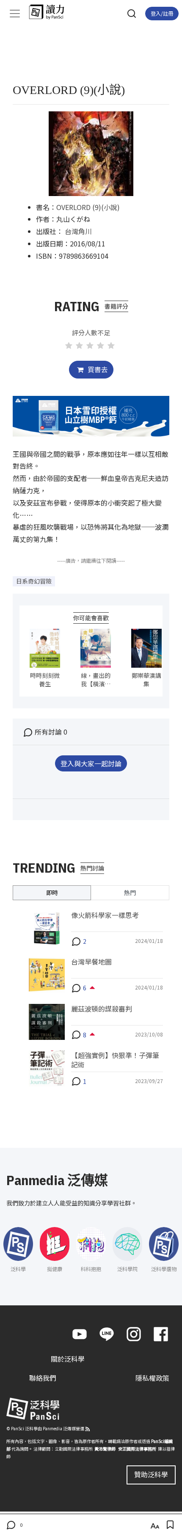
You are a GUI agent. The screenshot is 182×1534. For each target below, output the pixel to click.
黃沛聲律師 (105, 1449)
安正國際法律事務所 (137, 1449)
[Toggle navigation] (14, 14)
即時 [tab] (52, 892)
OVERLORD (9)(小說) (88, 207)
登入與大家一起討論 (91, 763)
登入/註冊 (162, 13)
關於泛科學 (68, 1359)
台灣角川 (78, 231)
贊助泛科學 (151, 1474)
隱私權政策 (152, 1378)
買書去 (97, 369)
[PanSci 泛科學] (50, 12)
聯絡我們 (42, 1378)
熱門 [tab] (130, 892)
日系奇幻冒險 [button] (34, 581)
